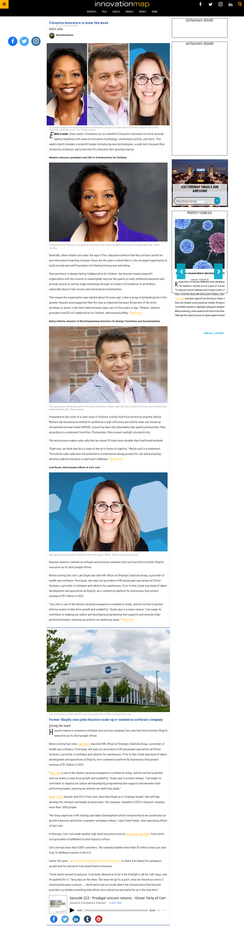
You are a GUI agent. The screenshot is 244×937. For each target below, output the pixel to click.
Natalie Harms (64, 35)
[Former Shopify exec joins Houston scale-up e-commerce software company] (108, 671)
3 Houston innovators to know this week (78, 23)
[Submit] (240, 4)
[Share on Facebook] (53, 919)
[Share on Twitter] (65, 919)
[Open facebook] (200, 4)
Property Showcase (199, 213)
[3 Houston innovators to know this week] (108, 84)
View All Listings (214, 333)
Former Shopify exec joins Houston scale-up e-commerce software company (106, 719)
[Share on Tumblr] (87, 919)
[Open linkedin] (230, 4)
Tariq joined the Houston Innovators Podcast (95, 860)
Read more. (136, 312)
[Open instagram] (220, 4)
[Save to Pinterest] (98, 919)
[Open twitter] (210, 4)
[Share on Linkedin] (76, 919)
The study (179, 299)
